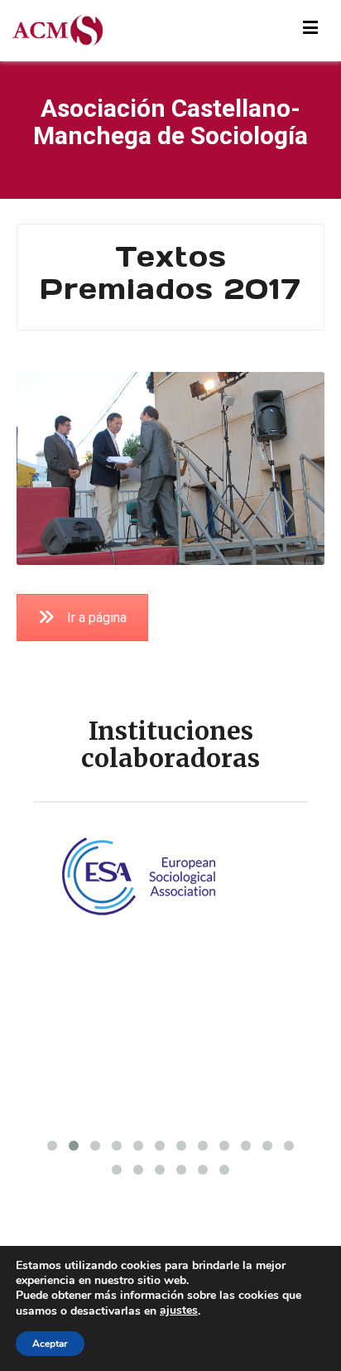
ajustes (179, 1310)
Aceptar (50, 1343)
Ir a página (97, 617)
